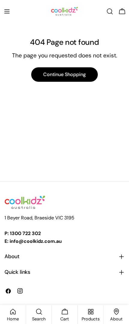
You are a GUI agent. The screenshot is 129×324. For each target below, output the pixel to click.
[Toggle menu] (7, 11)
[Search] (110, 11)
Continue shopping (64, 74)
